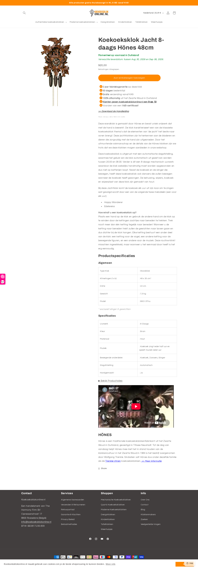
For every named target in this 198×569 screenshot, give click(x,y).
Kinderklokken (108, 519)
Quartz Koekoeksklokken (113, 505)
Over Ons (145, 500)
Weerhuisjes (106, 529)
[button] (24, 13)
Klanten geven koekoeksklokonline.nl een (130, 102)
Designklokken (108, 515)
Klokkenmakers (148, 515)
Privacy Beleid (68, 519)
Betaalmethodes (69, 524)
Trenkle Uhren (113, 461)
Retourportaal (67, 510)
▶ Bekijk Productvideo (110, 380)
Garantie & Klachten (70, 515)
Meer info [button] (110, 564)
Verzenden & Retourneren (73, 505)
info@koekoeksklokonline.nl (36, 522)
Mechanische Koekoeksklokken (116, 500)
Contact (144, 505)
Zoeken (144, 519)
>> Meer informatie (151, 461)
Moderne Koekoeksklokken (114, 510)
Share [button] (104, 468)
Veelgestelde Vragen (151, 524)
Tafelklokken (107, 524)
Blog (143, 510)
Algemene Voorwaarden (72, 500)
